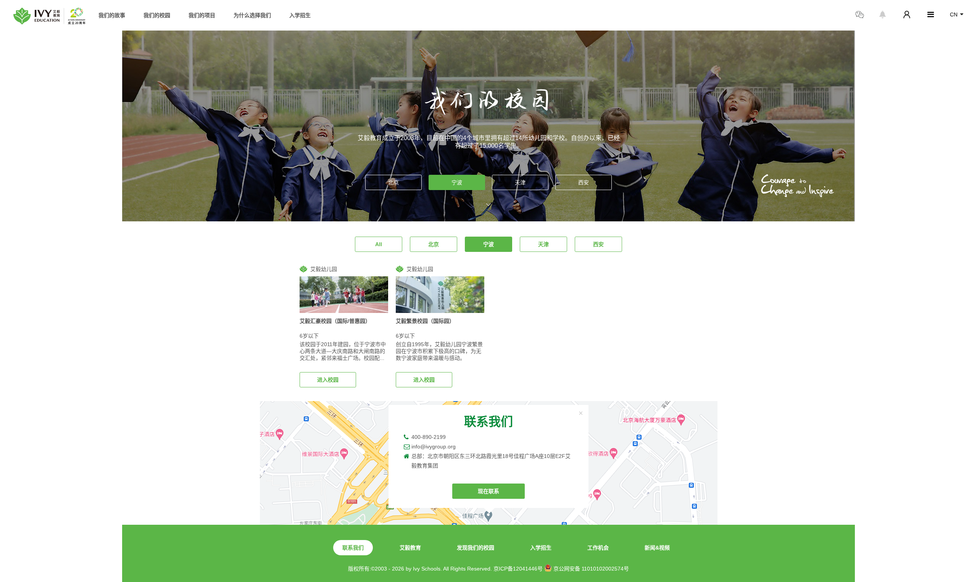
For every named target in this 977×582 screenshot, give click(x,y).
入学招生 (300, 15)
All (378, 244)
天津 (520, 182)
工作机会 (598, 548)
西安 (583, 182)
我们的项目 (202, 15)
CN (954, 14)
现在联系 (488, 491)
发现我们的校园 (475, 548)
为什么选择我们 (252, 15)
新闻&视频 (657, 548)
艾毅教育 (410, 548)
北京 (393, 182)
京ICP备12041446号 (518, 569)
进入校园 (328, 380)
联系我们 (353, 548)
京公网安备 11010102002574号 (590, 569)
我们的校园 (156, 15)
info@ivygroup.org (433, 446)
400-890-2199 (428, 437)
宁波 (456, 182)
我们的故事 (111, 15)
